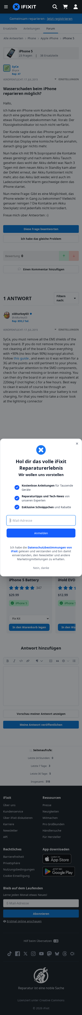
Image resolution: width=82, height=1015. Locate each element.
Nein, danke (41, 568)
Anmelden (41, 533)
